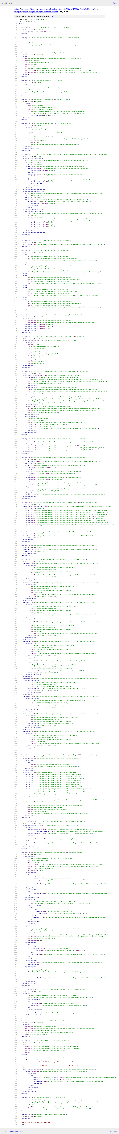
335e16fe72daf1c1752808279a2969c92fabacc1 (77, 9)
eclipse (17, 9)
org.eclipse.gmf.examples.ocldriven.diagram (40, 12)
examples (18, 12)
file (52, 16)
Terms (21, 1131)
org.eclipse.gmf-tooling (47, 9)
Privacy (16, 1131)
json (115, 1131)
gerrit (23, 9)
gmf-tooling (32, 9)
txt (111, 1131)
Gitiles (11, 1131)
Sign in (115, 3)
